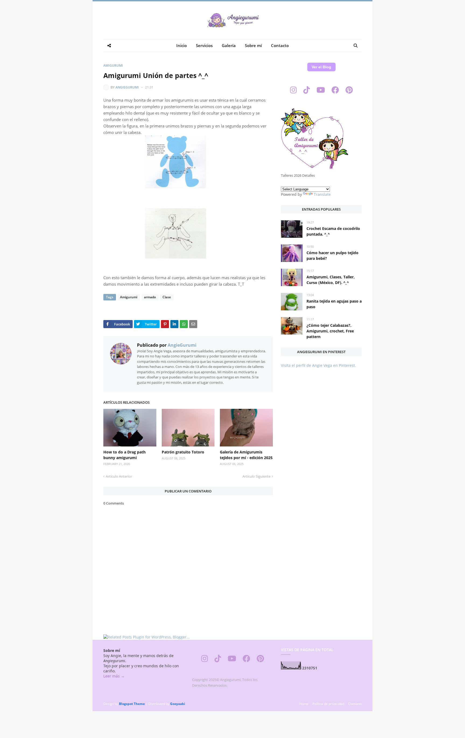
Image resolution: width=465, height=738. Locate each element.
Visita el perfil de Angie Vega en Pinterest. (318, 365)
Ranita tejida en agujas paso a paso (334, 304)
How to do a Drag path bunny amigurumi (124, 454)
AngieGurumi (127, 87)
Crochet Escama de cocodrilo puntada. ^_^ (333, 231)
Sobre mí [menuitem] (253, 45)
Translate (322, 194)
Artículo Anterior (119, 476)
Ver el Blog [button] (321, 67)
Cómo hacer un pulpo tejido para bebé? (332, 255)
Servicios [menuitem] (204, 45)
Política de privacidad (328, 703)
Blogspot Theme (132, 703)
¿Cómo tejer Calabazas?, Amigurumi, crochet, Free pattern (330, 331)
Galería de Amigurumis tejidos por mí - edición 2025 (246, 454)
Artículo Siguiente (256, 476)
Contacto (355, 703)
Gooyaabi (177, 703)
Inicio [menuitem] (181, 45)
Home (303, 703)
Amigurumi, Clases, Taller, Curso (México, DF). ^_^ (331, 279)
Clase (167, 297)
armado (150, 297)
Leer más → (114, 676)
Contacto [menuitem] (280, 45)
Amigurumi (113, 65)
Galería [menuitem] (229, 45)
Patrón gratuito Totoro (183, 452)
